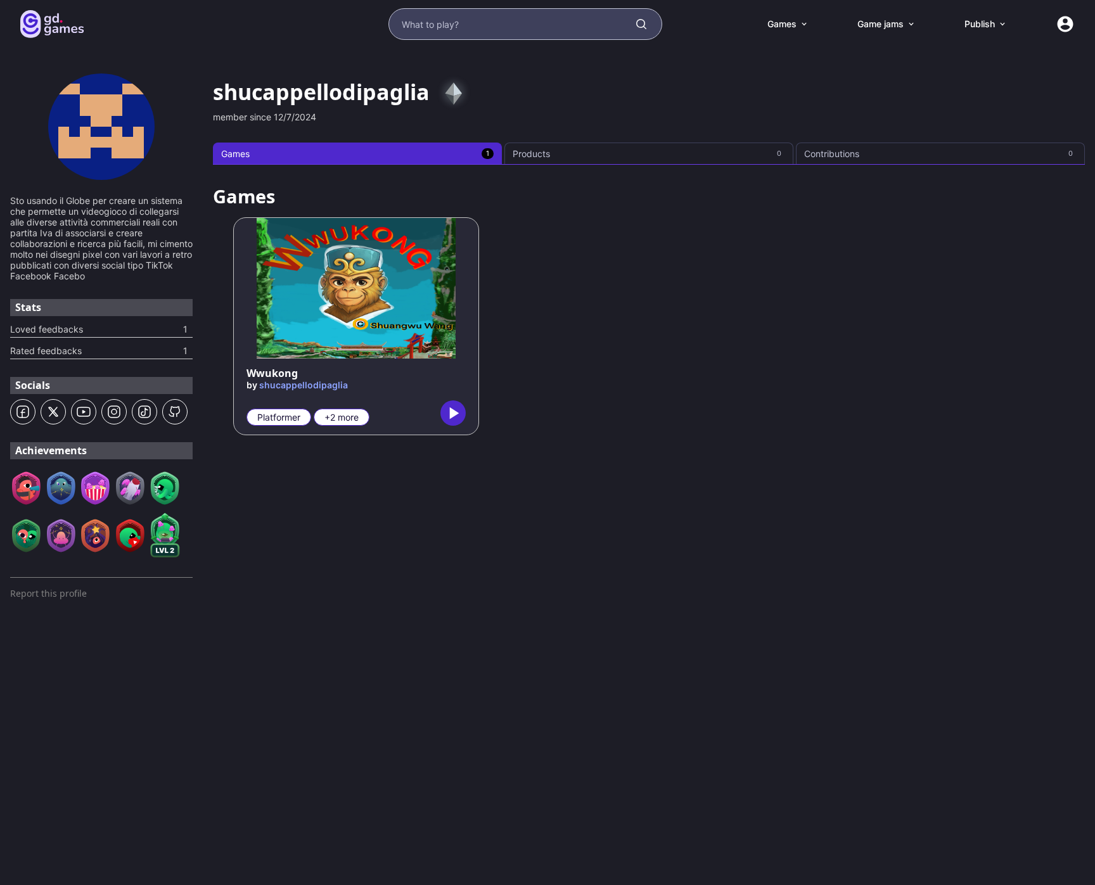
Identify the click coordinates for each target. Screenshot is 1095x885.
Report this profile (48, 593)
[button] (22, 411)
